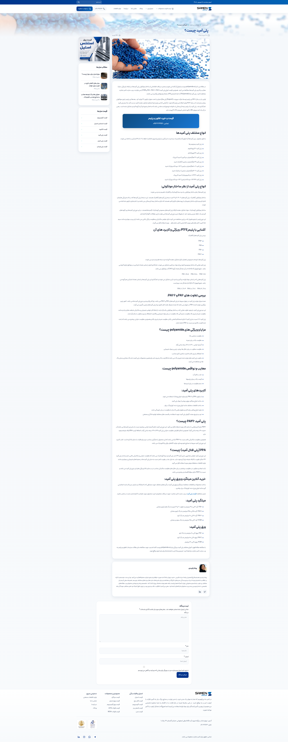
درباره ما (126, 9)
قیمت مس (139, 711)
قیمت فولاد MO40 (114, 711)
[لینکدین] (78, 737)
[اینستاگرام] (84, 737)
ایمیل (187, 656)
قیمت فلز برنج (138, 701)
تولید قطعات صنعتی (90, 697)
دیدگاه (186, 612)
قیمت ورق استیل (114, 701)
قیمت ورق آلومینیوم (113, 704)
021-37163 (204, 725)
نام (187, 646)
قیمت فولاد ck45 (114, 708)
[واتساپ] (89, 737)
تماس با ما (134, 9)
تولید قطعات (117, 9)
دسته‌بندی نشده (194, 25)
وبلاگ (141, 9)
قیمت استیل (139, 697)
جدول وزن (150, 9)
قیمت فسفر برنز (138, 708)
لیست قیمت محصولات (164, 9)
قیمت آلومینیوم (138, 704)
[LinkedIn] (200, 592)
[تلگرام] (95, 737)
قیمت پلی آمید (191, 494)
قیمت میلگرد (115, 697)
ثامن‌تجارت (205, 25)
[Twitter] (205, 592)
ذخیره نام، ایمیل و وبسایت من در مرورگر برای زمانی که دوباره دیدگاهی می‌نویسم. (163, 670)
